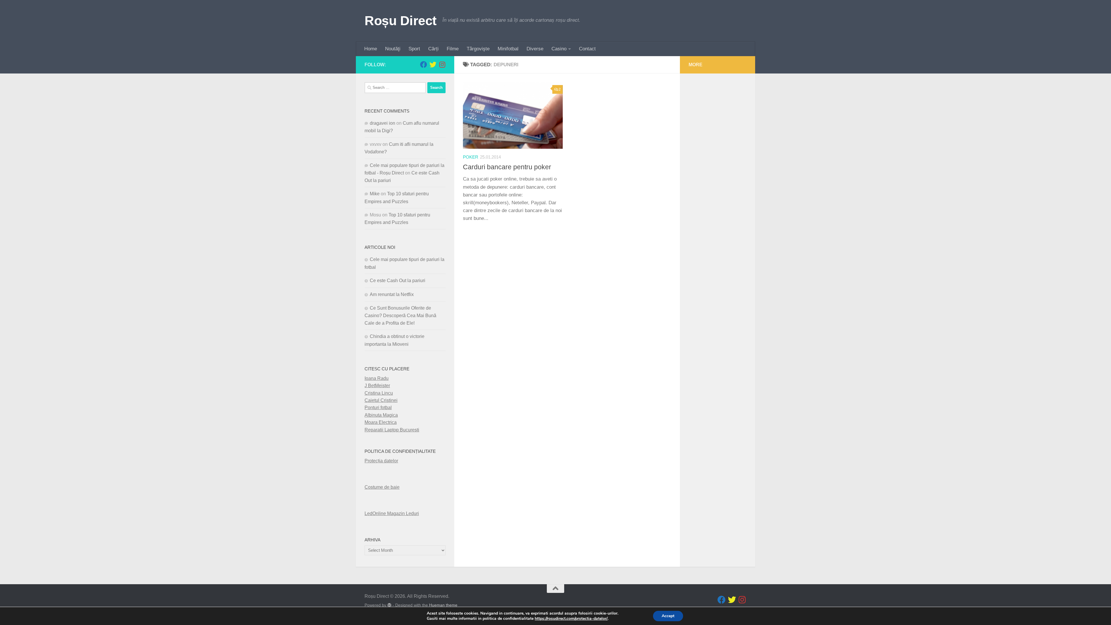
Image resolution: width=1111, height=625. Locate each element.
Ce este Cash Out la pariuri (397, 280)
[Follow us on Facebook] (423, 64)
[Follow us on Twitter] (432, 64)
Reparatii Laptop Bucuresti (392, 429)
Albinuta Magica (381, 415)
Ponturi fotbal (378, 407)
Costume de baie (382, 487)
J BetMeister (377, 385)
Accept (668, 616)
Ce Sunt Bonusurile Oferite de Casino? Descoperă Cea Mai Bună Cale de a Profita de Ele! (400, 316)
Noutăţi (392, 49)
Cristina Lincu (379, 393)
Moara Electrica (381, 422)
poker (470, 157)
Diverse (535, 49)
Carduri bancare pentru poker (507, 167)
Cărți (433, 49)
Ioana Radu (377, 378)
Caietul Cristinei (381, 400)
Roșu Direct (401, 21)
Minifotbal (508, 49)
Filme (453, 49)
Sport (414, 49)
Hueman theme (443, 605)
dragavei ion (382, 123)
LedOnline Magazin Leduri (392, 513)
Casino (558, 49)
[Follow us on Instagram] (442, 64)
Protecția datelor (381, 460)
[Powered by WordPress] (389, 605)
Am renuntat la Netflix (392, 294)
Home (370, 49)
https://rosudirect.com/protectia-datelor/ (571, 618)
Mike (375, 193)
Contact (587, 49)
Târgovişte (478, 49)
